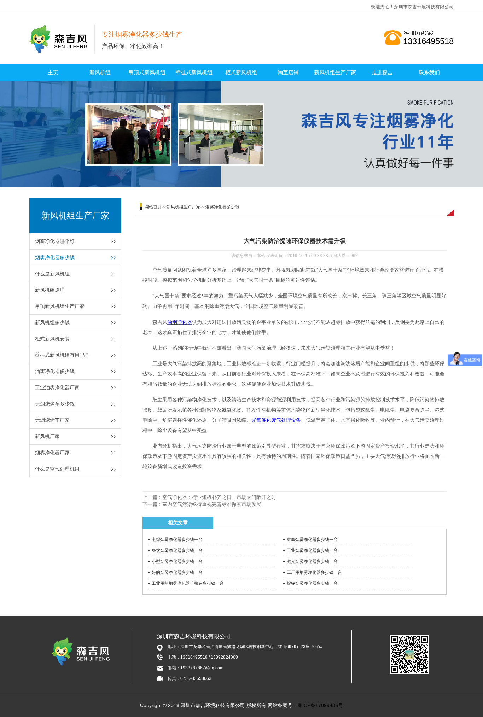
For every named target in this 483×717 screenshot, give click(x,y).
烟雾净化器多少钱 (55, 257)
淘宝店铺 (288, 72)
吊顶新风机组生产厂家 (60, 306)
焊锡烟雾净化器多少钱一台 (312, 583)
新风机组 (100, 72)
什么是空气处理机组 (57, 469)
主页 (53, 72)
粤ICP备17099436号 (320, 705)
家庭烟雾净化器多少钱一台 (312, 539)
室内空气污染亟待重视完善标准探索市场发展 (211, 504)
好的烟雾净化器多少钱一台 (177, 572)
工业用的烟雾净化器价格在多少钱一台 (188, 583)
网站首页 (153, 206)
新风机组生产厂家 (335, 72)
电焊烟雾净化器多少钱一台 (177, 539)
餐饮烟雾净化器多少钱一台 (177, 550)
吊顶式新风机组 (146, 72)
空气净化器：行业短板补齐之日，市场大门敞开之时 (219, 497)
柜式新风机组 (241, 72)
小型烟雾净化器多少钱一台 (177, 561)
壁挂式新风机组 (194, 72)
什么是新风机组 (52, 273)
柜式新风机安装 (52, 339)
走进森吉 (382, 72)
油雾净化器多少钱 (55, 371)
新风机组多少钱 (52, 322)
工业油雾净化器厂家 (57, 387)
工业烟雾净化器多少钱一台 (312, 550)
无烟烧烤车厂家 (52, 420)
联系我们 (429, 72)
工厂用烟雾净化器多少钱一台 (314, 572)
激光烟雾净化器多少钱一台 (312, 561)
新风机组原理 (50, 290)
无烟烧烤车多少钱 (55, 404)
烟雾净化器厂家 (52, 452)
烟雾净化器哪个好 (55, 241)
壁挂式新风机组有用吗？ (62, 355)
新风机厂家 (47, 436)
